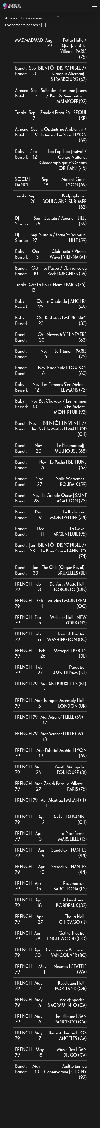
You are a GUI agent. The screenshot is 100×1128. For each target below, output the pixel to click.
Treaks (20, 112)
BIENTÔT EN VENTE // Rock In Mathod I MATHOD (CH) (62, 429)
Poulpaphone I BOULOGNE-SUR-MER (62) (64, 201)
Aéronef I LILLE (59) (65, 717)
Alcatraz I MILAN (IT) (67, 800)
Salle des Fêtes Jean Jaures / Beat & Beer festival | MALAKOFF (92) (64, 96)
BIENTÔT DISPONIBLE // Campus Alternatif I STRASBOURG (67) (62, 73)
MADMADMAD (29, 40)
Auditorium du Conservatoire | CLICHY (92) (65, 1072)
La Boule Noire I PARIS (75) (61, 284)
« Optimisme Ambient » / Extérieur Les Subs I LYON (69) (64, 135)
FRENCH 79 (26, 683)
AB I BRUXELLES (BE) (67, 683)
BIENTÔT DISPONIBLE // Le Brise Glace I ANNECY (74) (62, 551)
